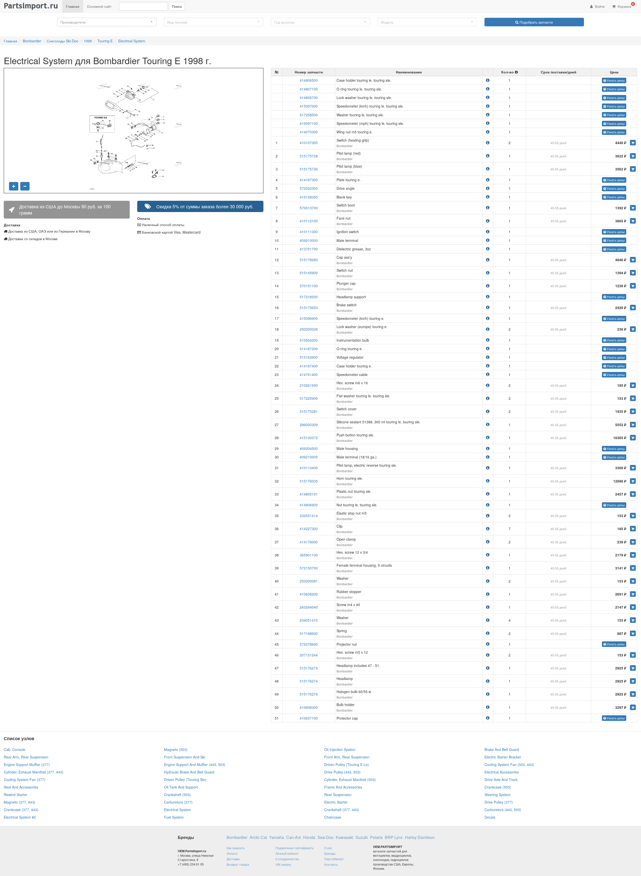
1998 (88, 40)
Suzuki (362, 837)
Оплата (232, 853)
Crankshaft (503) (177, 794)
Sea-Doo (325, 837)
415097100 (309, 123)
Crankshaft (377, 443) (341, 809)
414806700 (309, 97)
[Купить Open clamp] (633, 542)
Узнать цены (615, 80)
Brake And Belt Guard (502, 749)
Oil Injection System (340, 749)
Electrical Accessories (502, 771)
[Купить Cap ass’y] (633, 259)
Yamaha (276, 837)
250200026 (309, 329)
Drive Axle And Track (501, 779)
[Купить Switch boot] (633, 208)
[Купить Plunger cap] (633, 285)
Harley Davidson (420, 837)
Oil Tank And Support (181, 787)
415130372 (309, 437)
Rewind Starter (15, 794)
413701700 (309, 248)
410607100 (309, 718)
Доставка (233, 859)
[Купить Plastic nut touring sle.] (633, 494)
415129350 (309, 197)
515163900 (309, 357)
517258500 (309, 114)
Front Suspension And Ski (184, 756)
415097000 (309, 106)
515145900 (309, 272)
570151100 (309, 285)
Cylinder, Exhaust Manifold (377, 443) (33, 771)
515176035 (309, 480)
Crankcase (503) (498, 787)
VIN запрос (283, 864)
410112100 (309, 220)
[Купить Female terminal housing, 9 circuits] (633, 568)
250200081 (309, 580)
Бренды (330, 853)
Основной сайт (99, 6)
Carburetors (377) (178, 802)
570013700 (309, 207)
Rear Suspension (338, 794)
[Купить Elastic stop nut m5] (633, 515)
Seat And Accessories (21, 787)
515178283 (309, 259)
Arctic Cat (258, 837)
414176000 (309, 541)
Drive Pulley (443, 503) (342, 771)
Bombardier (32, 40)
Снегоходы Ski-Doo (62, 40)
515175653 (309, 307)
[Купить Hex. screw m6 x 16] (633, 385)
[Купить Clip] (633, 528)
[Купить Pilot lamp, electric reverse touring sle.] (633, 467)
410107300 (309, 142)
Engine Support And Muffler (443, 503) (194, 764)
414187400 (309, 365)
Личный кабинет (287, 853)
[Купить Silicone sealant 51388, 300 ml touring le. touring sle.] (633, 424)
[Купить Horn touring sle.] (633, 481)
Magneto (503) (176, 749)
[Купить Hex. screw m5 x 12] (633, 655)
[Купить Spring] (633, 633)
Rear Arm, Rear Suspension (26, 756)
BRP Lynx (394, 837)
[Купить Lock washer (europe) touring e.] (633, 329)
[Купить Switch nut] (633, 272)
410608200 (309, 594)
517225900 (309, 398)
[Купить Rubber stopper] (633, 594)
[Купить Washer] (633, 581)
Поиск (177, 6)
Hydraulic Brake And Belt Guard (189, 771)
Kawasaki (344, 837)
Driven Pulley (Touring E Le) (346, 764)
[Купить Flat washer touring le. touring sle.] (633, 398)
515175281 (309, 411)
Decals (490, 817)
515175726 (309, 168)
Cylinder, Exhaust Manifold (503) (350, 779)
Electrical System (131, 40)
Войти (599, 6)
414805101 (309, 494)
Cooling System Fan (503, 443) (509, 764)
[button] (106, 22)
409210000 (309, 240)
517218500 (309, 296)
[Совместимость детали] (488, 80)
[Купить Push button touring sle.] (633, 437)
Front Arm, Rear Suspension (347, 756)
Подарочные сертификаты (294, 848)
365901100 (309, 554)
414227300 (309, 528)
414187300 (309, 179)
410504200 (309, 340)
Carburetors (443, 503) (503, 809)
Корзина (625, 5)
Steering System (498, 794)
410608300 (309, 707)
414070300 (309, 131)
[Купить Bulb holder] (633, 707)
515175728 (309, 155)
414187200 (309, 348)
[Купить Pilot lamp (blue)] (633, 169)
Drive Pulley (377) (499, 802)
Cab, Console (14, 749)
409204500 (309, 448)
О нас (328, 848)
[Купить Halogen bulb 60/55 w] (633, 694)
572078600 (309, 644)
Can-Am (293, 837)
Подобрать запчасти (536, 22)
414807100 (309, 88)
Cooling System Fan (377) (24, 779)
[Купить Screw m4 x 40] (633, 607)
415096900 (309, 318)
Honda (309, 837)
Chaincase (332, 817)
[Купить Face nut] (633, 221)
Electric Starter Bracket (503, 756)
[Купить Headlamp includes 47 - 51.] (633, 668)
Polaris (376, 837)
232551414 (309, 515)
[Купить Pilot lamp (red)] (633, 156)
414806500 (309, 80)
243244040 (309, 607)
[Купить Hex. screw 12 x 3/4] (633, 555)
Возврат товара (238, 864)
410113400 (309, 467)
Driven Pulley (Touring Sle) (185, 779)
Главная (72, 6)
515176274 (309, 667)
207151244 (309, 654)
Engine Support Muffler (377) (27, 764)
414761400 (309, 374)
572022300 (309, 188)
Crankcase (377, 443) (21, 809)
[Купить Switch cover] (633, 411)
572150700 (309, 567)
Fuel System (174, 817)
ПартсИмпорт (334, 859)
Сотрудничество (287, 859)
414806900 (309, 504)
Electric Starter (336, 802)
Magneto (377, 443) (19, 802)
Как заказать (236, 848)
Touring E (105, 40)
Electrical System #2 (20, 817)
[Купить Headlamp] (633, 681)
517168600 (309, 633)
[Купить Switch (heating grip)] (633, 142)
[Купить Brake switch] (633, 307)
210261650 (309, 385)
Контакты (331, 864)
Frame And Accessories (343, 787)
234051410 (309, 620)
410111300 (309, 231)
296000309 (309, 424)
